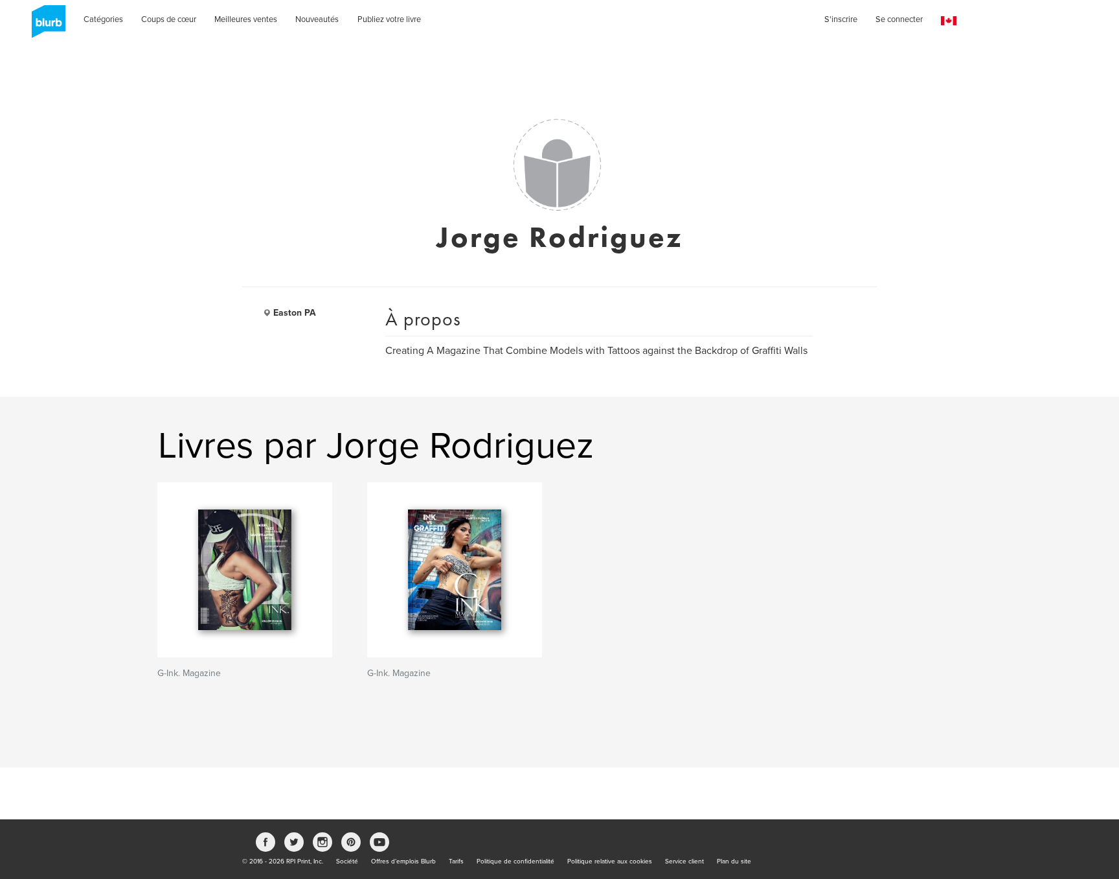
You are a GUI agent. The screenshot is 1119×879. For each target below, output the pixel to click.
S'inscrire (840, 19)
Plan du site (734, 861)
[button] (948, 21)
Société (347, 861)
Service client (684, 861)
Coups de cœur (168, 19)
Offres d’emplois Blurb (403, 861)
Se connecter (899, 19)
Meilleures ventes (245, 19)
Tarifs (456, 861)
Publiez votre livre (389, 19)
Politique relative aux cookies (609, 861)
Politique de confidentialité (515, 861)
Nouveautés (317, 19)
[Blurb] (45, 25)
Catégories (103, 19)
